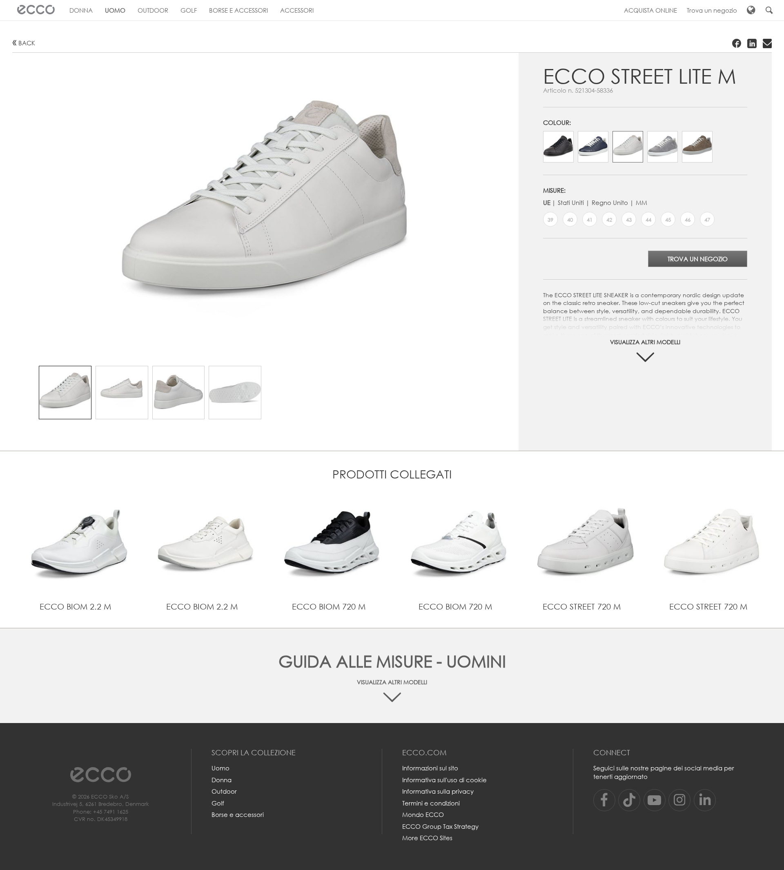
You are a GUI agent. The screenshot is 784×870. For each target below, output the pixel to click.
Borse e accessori (238, 814)
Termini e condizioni (431, 803)
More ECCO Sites (427, 838)
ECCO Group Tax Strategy (440, 826)
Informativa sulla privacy (438, 791)
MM (641, 202)
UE (546, 202)
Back (26, 43)
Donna (222, 780)
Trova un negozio (698, 259)
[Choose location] (751, 10)
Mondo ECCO (423, 814)
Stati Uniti (571, 202)
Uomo (220, 768)
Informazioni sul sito (430, 768)
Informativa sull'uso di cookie (444, 780)
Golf (218, 803)
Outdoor (224, 791)
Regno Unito (610, 202)
